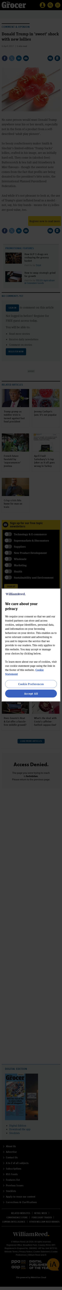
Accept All (31, 693)
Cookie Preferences (31, 684)
